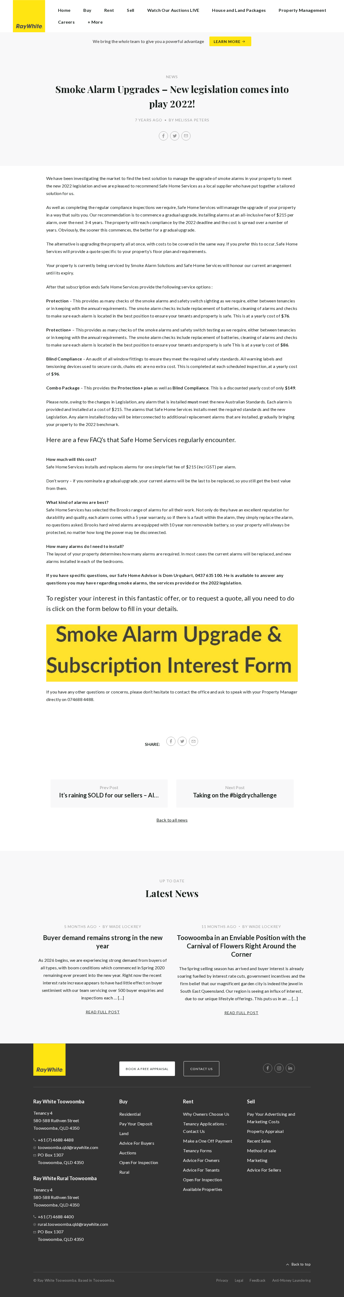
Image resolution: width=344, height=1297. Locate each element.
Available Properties (202, 1189)
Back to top (301, 1264)
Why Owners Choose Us (206, 1114)
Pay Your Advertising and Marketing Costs (271, 1117)
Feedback (258, 1280)
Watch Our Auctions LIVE (173, 10)
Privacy (222, 1280)
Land (123, 1133)
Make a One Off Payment (207, 1140)
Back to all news (172, 819)
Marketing (257, 1160)
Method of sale (261, 1150)
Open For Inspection (138, 1162)
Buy (123, 1101)
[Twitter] (174, 135)
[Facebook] (163, 135)
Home (64, 10)
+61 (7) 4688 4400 (56, 1216)
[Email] (186, 135)
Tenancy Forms (197, 1150)
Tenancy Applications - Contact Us (205, 1127)
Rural (124, 1172)
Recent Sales (259, 1140)
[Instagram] (279, 1068)
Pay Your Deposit (136, 1123)
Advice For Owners (201, 1160)
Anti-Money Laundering (291, 1280)
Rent (188, 1101)
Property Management (302, 10)
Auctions (127, 1152)
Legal (239, 1280)
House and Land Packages (239, 10)
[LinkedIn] (290, 1068)
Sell (251, 1101)
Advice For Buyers (136, 1143)
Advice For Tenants (201, 1169)
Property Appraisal (265, 1131)
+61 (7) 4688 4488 (56, 1139)
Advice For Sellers (264, 1169)
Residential (130, 1114)
